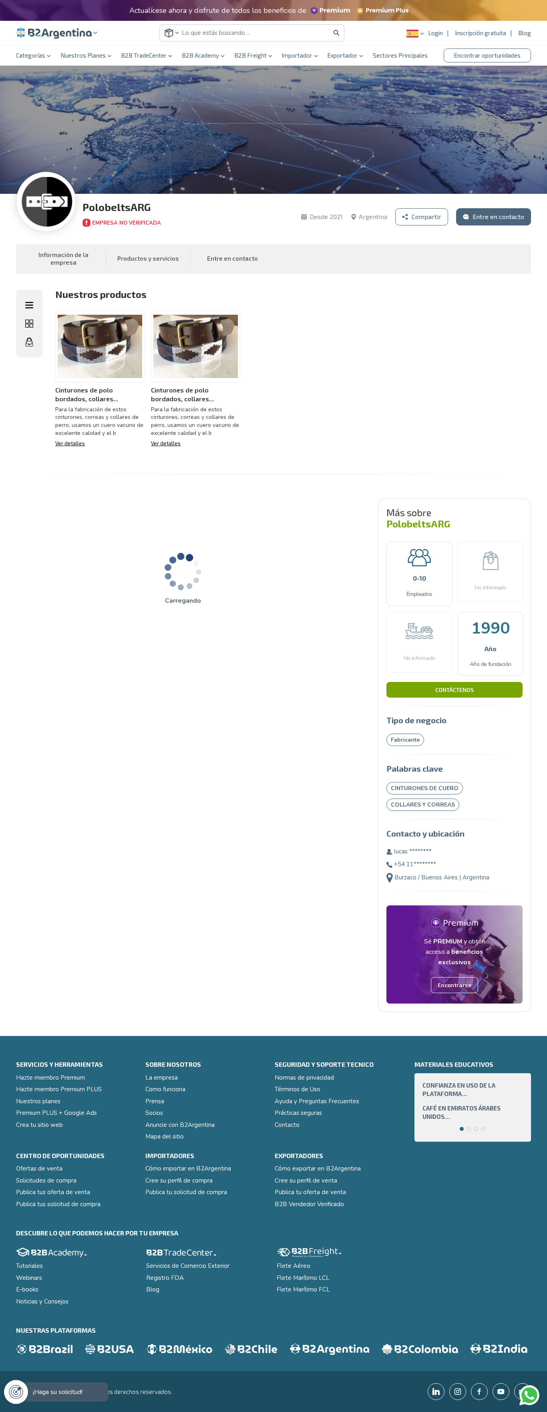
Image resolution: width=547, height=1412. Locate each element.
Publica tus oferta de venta (53, 1192)
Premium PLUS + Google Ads (56, 1113)
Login (435, 32)
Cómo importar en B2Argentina (188, 1169)
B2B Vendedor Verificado (309, 1204)
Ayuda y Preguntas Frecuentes (317, 1101)
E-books (27, 1289)
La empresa (161, 1078)
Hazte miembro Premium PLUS (59, 1089)
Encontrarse (454, 985)
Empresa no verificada (126, 223)
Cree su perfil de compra (179, 1181)
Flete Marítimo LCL (303, 1278)
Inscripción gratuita (480, 32)
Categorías (30, 55)
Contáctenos (454, 689)
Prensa (154, 1101)
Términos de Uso (297, 1089)
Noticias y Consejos (42, 1301)
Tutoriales (29, 1266)
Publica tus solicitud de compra (58, 1204)
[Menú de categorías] (29, 305)
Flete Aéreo (293, 1266)
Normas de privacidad (304, 1078)
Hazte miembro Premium (50, 1078)
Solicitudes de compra (46, 1181)
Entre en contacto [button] (232, 258)
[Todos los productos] (29, 323)
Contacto (287, 1125)
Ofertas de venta (39, 1169)
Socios (154, 1113)
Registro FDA (165, 1278)
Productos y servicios (148, 258)
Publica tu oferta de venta (310, 1192)
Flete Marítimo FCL (303, 1289)
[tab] (462, 1129)
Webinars (29, 1278)
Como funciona (165, 1089)
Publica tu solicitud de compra (186, 1192)
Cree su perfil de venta (306, 1181)
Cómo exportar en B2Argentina (318, 1169)
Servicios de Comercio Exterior (187, 1266)
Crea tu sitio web (39, 1125)
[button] (56, 33)
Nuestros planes (38, 1101)
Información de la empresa (63, 258)
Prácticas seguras (298, 1113)
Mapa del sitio (164, 1136)
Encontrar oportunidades (487, 55)
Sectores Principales (400, 55)
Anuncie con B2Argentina (180, 1125)
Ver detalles (70, 443)
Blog (524, 32)
